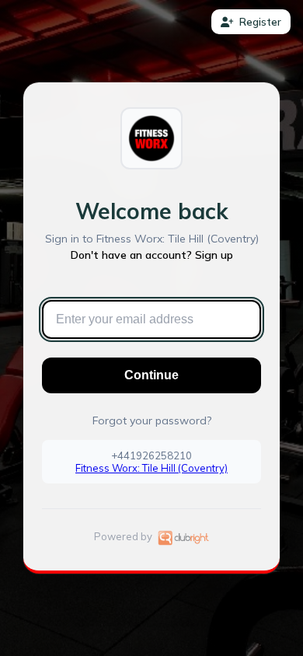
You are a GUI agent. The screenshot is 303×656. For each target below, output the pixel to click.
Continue (151, 375)
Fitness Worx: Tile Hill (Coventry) (151, 468)
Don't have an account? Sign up (152, 255)
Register (260, 22)
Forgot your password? (151, 420)
